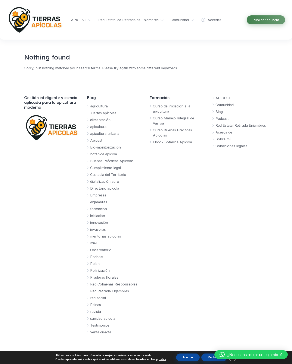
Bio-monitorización (105, 147)
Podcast (96, 257)
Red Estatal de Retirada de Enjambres (128, 20)
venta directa (100, 332)
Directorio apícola (104, 188)
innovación (99, 222)
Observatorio (100, 250)
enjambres (98, 202)
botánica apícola (103, 154)
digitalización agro (104, 181)
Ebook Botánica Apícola (172, 142)
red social (98, 298)
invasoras (98, 229)
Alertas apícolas (103, 113)
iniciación (97, 216)
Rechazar (214, 357)
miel (93, 243)
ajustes (161, 359)
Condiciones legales (231, 146)
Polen (95, 263)
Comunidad (180, 20)
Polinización (100, 270)
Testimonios (99, 325)
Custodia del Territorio (108, 174)
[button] (251, 354)
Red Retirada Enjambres (109, 291)
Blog (219, 112)
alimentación (100, 120)
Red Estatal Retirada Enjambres (240, 125)
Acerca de (223, 132)
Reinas (95, 305)
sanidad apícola (102, 318)
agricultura (99, 106)
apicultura (98, 127)
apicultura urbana (104, 133)
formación (98, 209)
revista (95, 311)
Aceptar (188, 357)
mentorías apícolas (105, 236)
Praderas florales (104, 277)
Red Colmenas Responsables (113, 284)
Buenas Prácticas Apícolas (112, 161)
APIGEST (78, 20)
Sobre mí (222, 139)
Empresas (98, 195)
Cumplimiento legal (105, 168)
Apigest (96, 140)
